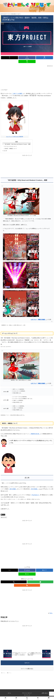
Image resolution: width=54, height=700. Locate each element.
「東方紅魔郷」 (13, 489)
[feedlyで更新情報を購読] (40, 581)
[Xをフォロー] (14, 581)
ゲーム (3, 514)
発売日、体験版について (11, 148)
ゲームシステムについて (11, 146)
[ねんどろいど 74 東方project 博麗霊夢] (14, 118)
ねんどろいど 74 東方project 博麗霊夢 (14, 136)
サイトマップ (27, 695)
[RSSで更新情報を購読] (27, 585)
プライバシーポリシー (27, 693)
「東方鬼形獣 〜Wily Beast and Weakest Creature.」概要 (17, 144)
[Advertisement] (27, 77)
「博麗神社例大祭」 (35, 433)
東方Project (4, 517)
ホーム (9, 693)
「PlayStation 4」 (35, 495)
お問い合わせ (45, 693)
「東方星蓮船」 (34, 489)
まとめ (5, 150)
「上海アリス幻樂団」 (17, 93)
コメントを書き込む (27, 668)
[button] (50, 379)
